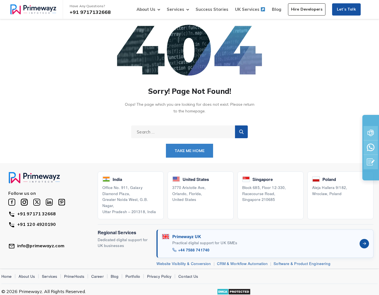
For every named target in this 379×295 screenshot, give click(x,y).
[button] (306, 9)
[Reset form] (241, 131)
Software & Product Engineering (302, 263)
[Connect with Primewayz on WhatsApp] (370, 147)
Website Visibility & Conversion (183, 263)
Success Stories (212, 9)
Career (97, 276)
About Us (146, 9)
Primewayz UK (186, 236)
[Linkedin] (49, 202)
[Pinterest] (61, 202)
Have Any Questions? (87, 6)
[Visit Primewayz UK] (364, 243)
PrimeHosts (74, 276)
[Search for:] (189, 132)
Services (175, 9)
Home (6, 276)
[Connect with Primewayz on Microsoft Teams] (370, 133)
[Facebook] (11, 202)
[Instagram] (24, 202)
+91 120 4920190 (36, 224)
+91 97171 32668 (36, 213)
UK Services (248, 9)
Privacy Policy (159, 276)
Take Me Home (189, 150)
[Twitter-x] (36, 202)
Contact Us (188, 276)
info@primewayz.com (40, 245)
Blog (276, 9)
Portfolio (132, 276)
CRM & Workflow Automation (242, 263)
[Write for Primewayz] (370, 162)
